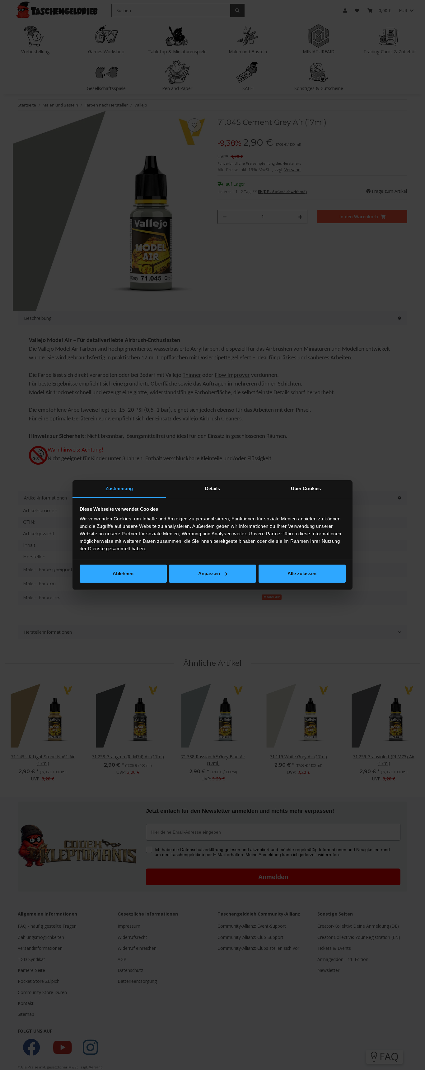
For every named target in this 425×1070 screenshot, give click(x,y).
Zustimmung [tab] (119, 488)
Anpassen (209, 573)
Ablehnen (123, 573)
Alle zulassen (301, 573)
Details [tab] (212, 488)
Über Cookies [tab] (306, 488)
